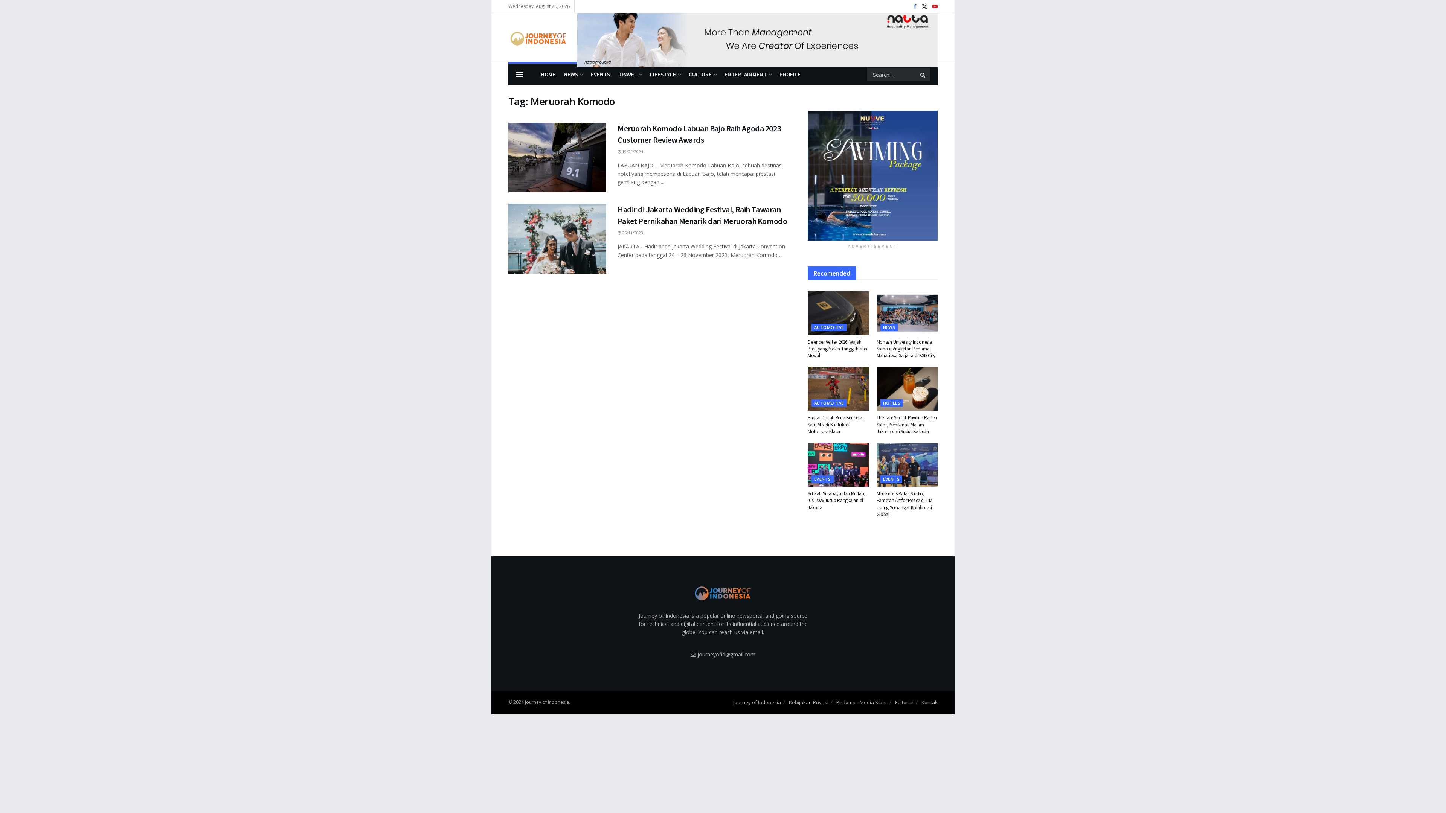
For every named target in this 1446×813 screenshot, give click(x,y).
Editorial (904, 702)
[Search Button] (923, 74)
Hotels (892, 403)
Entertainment (746, 74)
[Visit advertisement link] (757, 38)
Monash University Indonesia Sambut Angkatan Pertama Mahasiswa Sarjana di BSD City (906, 349)
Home (548, 74)
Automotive (829, 327)
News (571, 74)
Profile (790, 74)
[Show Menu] (519, 74)
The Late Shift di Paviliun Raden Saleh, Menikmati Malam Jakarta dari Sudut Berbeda (907, 424)
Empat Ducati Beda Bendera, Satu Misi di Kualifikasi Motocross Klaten (835, 424)
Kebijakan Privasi (808, 702)
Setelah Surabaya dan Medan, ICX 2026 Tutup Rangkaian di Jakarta (836, 500)
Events (600, 74)
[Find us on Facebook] (915, 6)
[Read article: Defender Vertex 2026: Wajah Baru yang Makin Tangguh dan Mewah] (838, 313)
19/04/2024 (632, 151)
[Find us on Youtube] (935, 6)
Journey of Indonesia (757, 702)
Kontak (929, 702)
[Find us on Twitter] (924, 6)
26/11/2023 (632, 233)
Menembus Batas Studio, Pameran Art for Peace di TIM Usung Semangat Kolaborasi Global (905, 504)
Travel (627, 74)
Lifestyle (663, 74)
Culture (700, 74)
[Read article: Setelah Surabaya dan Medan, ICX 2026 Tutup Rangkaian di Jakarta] (838, 465)
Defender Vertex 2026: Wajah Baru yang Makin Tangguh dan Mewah (837, 349)
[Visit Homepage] (537, 38)
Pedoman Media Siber (861, 702)
